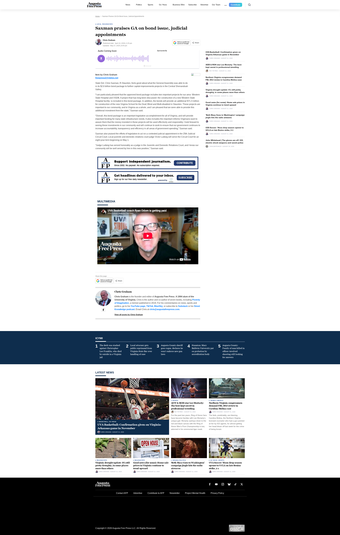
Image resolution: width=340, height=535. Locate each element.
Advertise (204, 5)
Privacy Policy (217, 493)
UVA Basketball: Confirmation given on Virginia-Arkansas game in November (129, 426)
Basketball (103, 421)
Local (99, 24)
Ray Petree (213, 71)
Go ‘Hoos (163, 5)
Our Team (216, 5)
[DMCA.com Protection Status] (237, 528)
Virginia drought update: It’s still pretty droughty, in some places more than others (112, 465)
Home (97, 16)
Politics (139, 5)
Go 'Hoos (112, 421)
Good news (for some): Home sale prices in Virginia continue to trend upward (151, 465)
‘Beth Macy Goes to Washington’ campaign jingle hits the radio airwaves (188, 465)
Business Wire (179, 5)
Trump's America (216, 400)
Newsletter (175, 493)
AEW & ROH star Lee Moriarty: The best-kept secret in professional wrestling (187, 406)
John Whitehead (215, 146)
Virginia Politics (179, 460)
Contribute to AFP (156, 493)
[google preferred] (181, 43)
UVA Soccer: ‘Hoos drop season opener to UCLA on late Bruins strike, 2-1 (225, 465)
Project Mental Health (195, 493)
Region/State (107, 24)
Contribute (235, 5)
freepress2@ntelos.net (106, 78)
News (128, 5)
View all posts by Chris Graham (128, 315)
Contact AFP (122, 493)
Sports (150, 5)
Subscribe (192, 5)
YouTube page (138, 306)
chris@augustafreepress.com (164, 309)
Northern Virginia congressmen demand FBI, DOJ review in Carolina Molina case (225, 406)
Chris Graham (123, 291)
